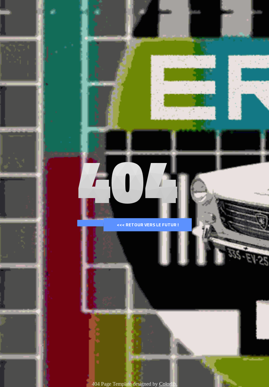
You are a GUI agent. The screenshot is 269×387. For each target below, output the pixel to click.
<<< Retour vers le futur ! (148, 224)
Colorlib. (168, 384)
